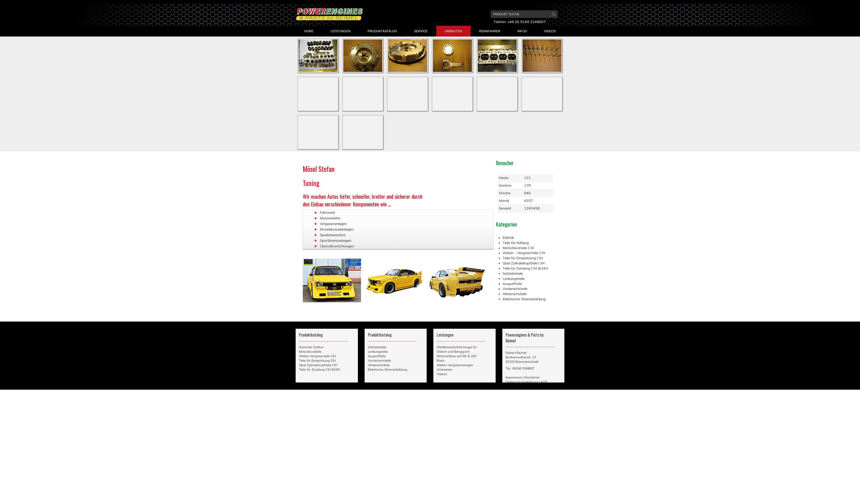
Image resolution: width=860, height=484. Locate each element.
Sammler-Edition (311, 347)
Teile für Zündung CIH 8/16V (525, 268)
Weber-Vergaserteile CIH (317, 356)
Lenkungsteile (514, 278)
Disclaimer (532, 377)
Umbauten (444, 369)
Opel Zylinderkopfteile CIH (523, 263)
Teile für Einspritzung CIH (523, 258)
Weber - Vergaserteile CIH (524, 253)
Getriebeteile (513, 273)
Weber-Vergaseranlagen (455, 365)
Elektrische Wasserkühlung (524, 299)
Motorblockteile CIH (518, 248)
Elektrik (508, 237)
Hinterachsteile (515, 294)
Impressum (514, 377)
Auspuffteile (512, 283)
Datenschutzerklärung (522, 382)
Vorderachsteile (515, 288)
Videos (442, 374)
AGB (544, 382)
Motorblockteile (310, 352)
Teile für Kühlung (516, 242)
